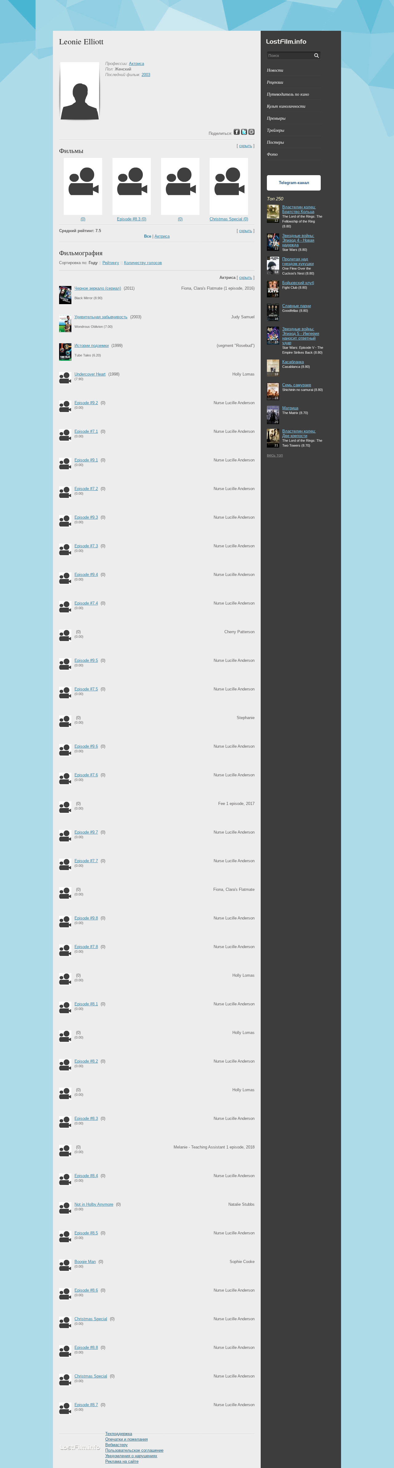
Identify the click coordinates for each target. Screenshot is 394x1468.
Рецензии (275, 82)
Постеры (275, 142)
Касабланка (293, 362)
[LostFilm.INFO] (197, 15)
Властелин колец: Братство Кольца (299, 209)
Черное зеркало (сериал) (97, 288)
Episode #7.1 (86, 431)
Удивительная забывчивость (100, 317)
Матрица (290, 408)
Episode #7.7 (86, 861)
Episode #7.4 (86, 603)
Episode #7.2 (86, 488)
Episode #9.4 (86, 574)
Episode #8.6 (86, 1290)
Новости (275, 70)
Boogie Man (85, 1261)
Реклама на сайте (122, 1461)
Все (147, 236)
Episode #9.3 (86, 517)
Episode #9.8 (86, 918)
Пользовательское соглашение (134, 1450)
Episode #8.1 (86, 1004)
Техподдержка (118, 1433)
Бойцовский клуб (298, 282)
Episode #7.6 (86, 775)
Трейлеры (275, 130)
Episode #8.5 (86, 1233)
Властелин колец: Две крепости (299, 433)
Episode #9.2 (86, 402)
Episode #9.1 (86, 460)
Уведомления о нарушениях (131, 1456)
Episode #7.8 (86, 946)
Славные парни (296, 306)
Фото (272, 154)
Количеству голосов (143, 262)
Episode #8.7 (86, 1404)
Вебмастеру (116, 1444)
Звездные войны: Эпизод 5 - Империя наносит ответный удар (300, 336)
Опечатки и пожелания (126, 1439)
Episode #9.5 (86, 660)
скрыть (245, 145)
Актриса (136, 63)
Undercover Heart (90, 374)
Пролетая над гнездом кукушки (298, 261)
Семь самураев (296, 385)
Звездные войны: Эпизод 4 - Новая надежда (298, 240)
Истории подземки (91, 345)
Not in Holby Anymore (93, 1204)
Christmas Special (90, 1319)
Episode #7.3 (86, 546)
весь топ (275, 455)
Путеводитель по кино (288, 94)
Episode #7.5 (86, 689)
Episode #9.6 (86, 746)
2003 (146, 74)
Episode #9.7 (86, 832)
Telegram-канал (294, 182)
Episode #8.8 (86, 1347)
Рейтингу (111, 262)
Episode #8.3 (86, 1118)
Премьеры (276, 118)
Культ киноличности (286, 106)
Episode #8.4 (86, 1175)
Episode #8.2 (86, 1061)
